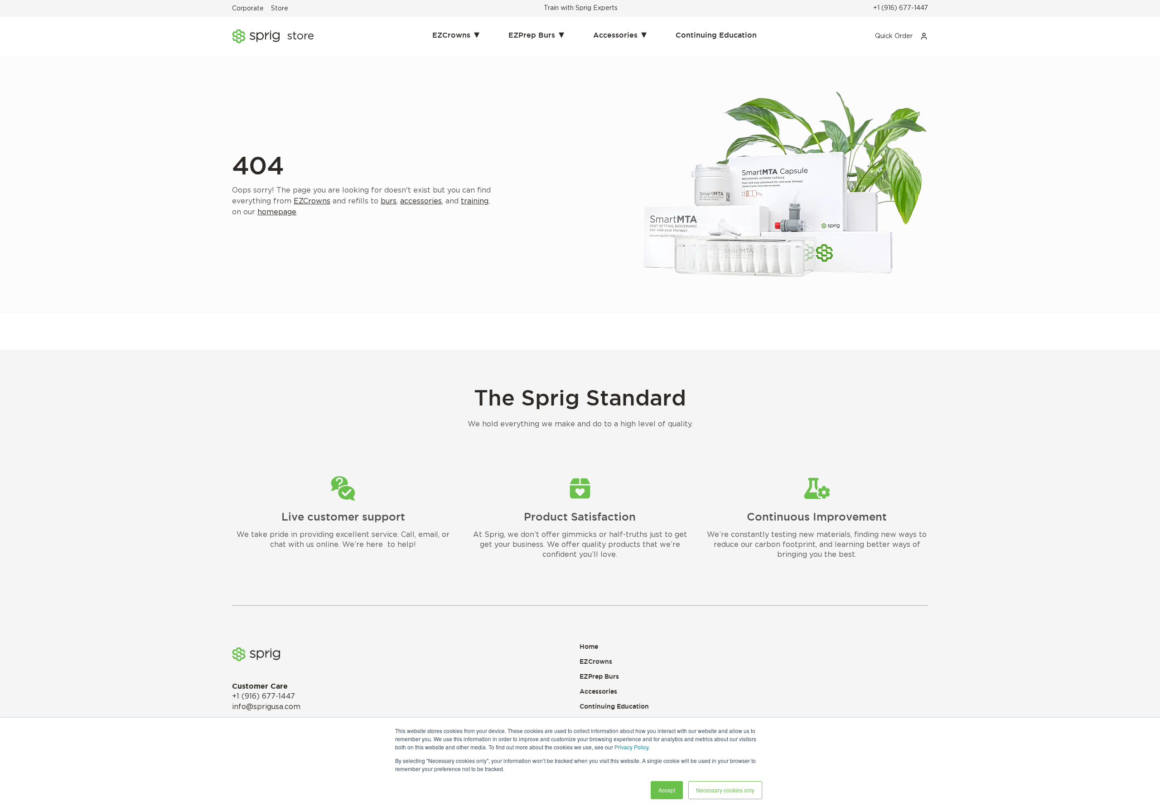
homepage (276, 212)
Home (589, 646)
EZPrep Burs (536, 34)
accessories (421, 201)
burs (388, 201)
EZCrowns (455, 34)
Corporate (248, 8)
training (474, 201)
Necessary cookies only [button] (725, 790)
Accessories (620, 34)
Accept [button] (666, 790)
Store (279, 8)
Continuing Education (716, 35)
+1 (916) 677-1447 (900, 8)
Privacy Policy (631, 747)
